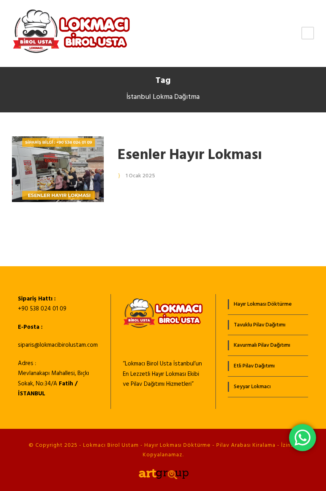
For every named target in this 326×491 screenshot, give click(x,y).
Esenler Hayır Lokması (190, 155)
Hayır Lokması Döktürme (263, 304)
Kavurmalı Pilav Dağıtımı (262, 345)
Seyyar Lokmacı (252, 386)
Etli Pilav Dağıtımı (254, 366)
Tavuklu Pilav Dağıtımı (259, 325)
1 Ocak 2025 (140, 176)
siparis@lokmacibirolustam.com (58, 345)
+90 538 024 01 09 (42, 309)
